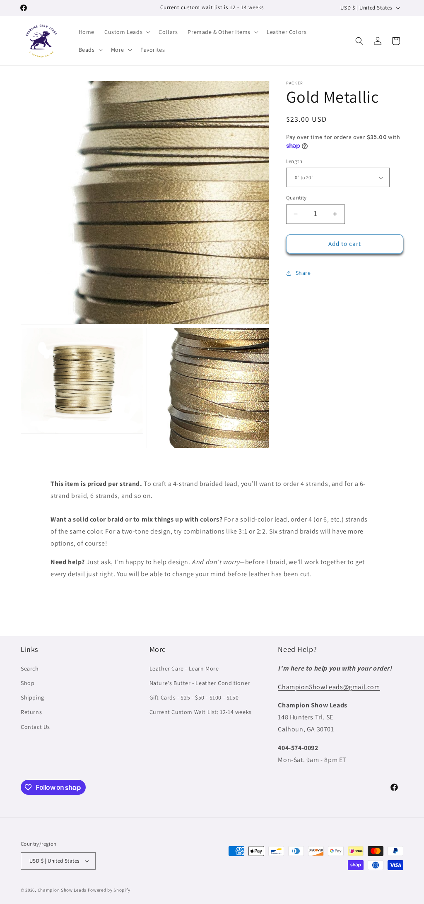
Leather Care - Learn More (184, 668)
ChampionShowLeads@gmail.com (329, 687)
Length (294, 161)
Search (30, 668)
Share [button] (303, 272)
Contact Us (35, 727)
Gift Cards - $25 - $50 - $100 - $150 (194, 697)
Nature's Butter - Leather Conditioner (199, 683)
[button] (126, 32)
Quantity (296, 197)
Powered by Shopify (109, 890)
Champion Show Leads (62, 890)
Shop (27, 683)
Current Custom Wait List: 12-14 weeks (200, 712)
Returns (31, 712)
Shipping (32, 697)
